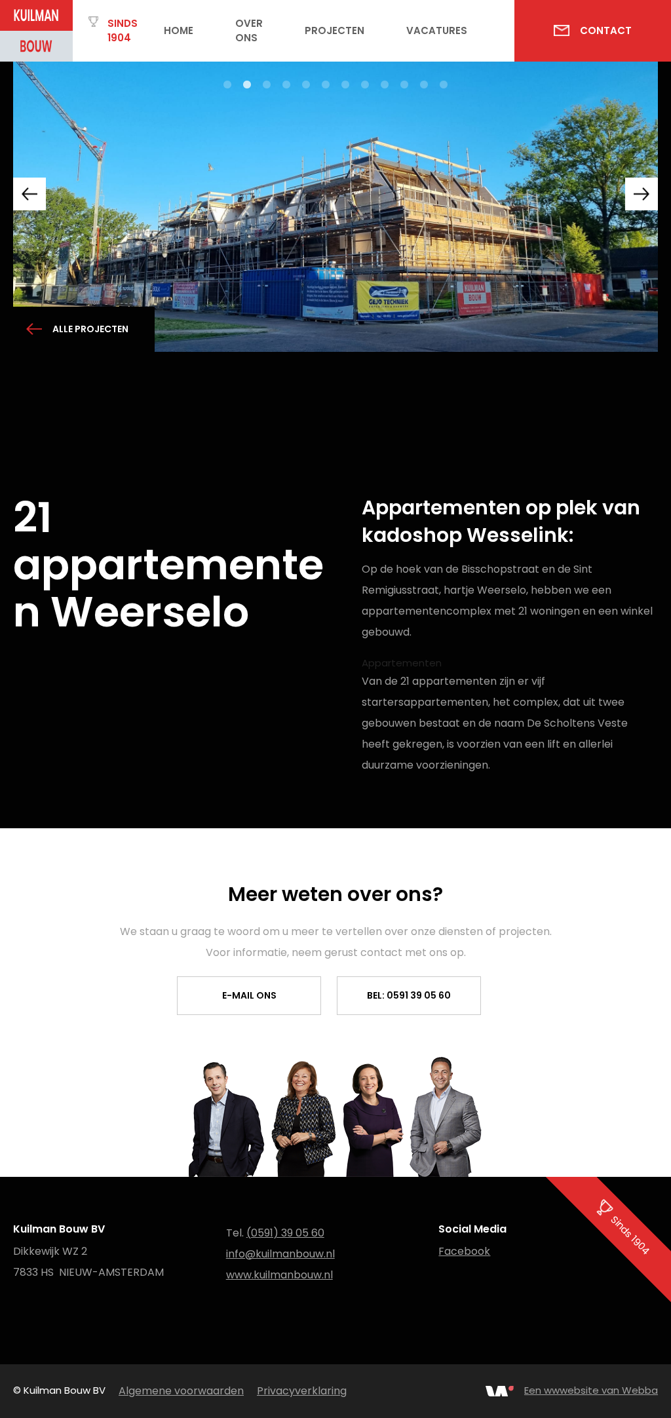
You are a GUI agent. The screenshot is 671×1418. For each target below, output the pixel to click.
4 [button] (286, 85)
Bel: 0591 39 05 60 (409, 995)
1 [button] (227, 85)
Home (178, 30)
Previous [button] (29, 194)
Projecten (334, 30)
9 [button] (384, 85)
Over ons (249, 30)
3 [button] (266, 85)
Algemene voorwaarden (181, 1390)
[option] (335, 207)
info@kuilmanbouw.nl (280, 1253)
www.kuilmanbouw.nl (279, 1274)
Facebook (464, 1251)
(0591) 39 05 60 (285, 1232)
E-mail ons (249, 995)
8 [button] (365, 85)
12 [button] (443, 85)
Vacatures (436, 30)
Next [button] (641, 194)
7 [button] (345, 85)
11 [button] (424, 85)
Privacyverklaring (302, 1390)
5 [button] (306, 85)
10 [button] (404, 85)
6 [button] (325, 85)
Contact (606, 30)
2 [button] (247, 85)
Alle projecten (90, 328)
